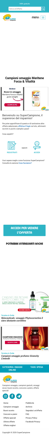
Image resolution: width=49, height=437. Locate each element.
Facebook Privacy (33, 421)
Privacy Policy (31, 418)
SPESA (40, 367)
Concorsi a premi (10, 414)
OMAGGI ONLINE (15, 368)
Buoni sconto (8, 410)
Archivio (29, 406)
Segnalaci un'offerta (34, 410)
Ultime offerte (9, 421)
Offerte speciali (9, 418)
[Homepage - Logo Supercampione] (9, 17)
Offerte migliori (9, 425)
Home (5, 403)
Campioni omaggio (11, 406)
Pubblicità (30, 403)
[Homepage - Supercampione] (9, 378)
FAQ (27, 414)
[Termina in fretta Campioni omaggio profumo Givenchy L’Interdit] (24, 338)
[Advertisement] (24, 46)
